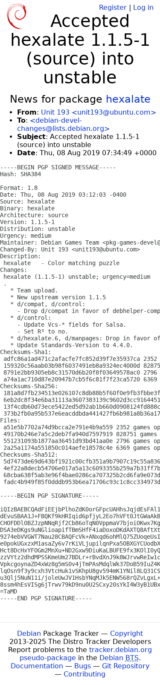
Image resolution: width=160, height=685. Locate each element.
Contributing (84, 674)
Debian (29, 633)
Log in (143, 7)
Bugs (82, 666)
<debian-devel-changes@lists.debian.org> (63, 124)
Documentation (37, 666)
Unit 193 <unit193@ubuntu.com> (98, 112)
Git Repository (125, 666)
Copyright (126, 633)
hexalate (128, 99)
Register (113, 7)
